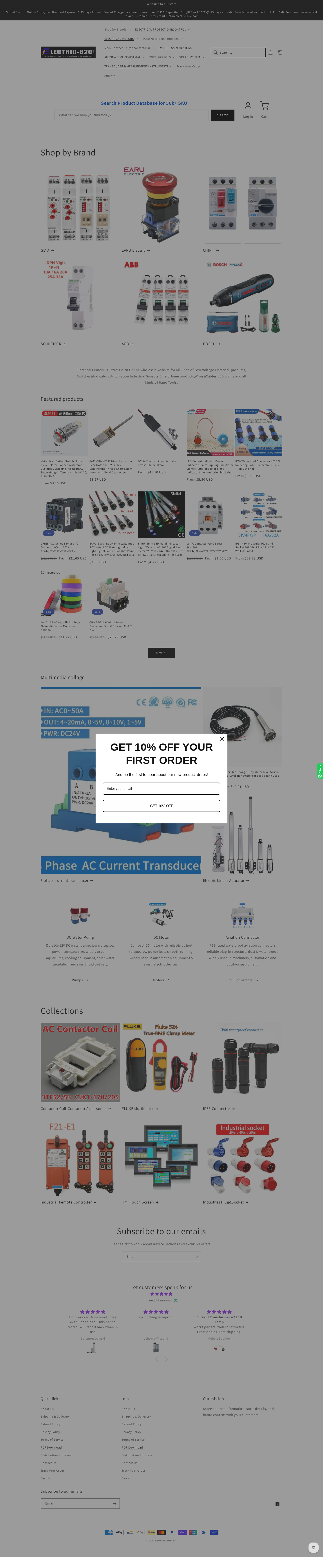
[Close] (222, 739)
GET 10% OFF (161, 806)
